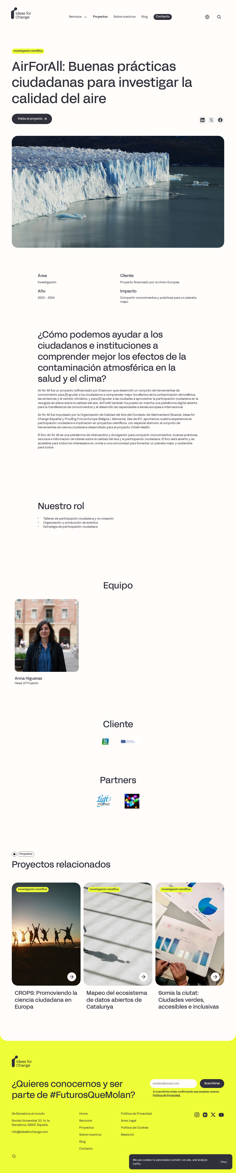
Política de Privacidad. (167, 1095)
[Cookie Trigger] (14, 1156)
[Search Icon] (219, 17)
